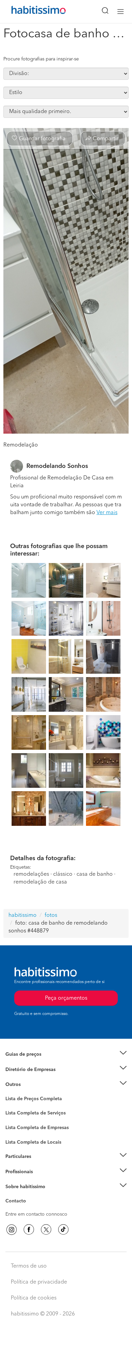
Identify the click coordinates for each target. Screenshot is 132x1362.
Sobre (12, 1195)
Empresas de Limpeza (28, 1084)
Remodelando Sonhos (57, 466)
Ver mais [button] (106, 512)
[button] (66, 1054)
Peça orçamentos (66, 1350)
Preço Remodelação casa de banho (43, 1062)
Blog (10, 1093)
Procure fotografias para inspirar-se (41, 59)
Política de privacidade (39, 1282)
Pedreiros (15, 1132)
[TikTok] (63, 1229)
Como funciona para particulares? (42, 1165)
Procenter (15, 1113)
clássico (62, 874)
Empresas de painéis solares (36, 1077)
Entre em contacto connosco (36, 1214)
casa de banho (94, 874)
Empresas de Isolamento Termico (41, 1118)
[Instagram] (11, 1229)
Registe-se (16, 1171)
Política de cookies (34, 1298)
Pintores (14, 1125)
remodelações (31, 874)
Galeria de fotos (22, 1106)
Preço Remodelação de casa (35, 1069)
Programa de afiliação (28, 1208)
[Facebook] (29, 1229)
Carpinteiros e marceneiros (34, 1139)
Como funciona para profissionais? (43, 1180)
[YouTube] (46, 1229)
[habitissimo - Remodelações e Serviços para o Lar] (30, 11)
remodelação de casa (40, 882)
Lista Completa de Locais (33, 1142)
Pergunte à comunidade (31, 1099)
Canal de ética (20, 1202)
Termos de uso (29, 1266)
